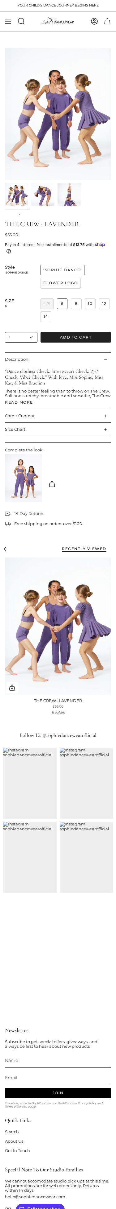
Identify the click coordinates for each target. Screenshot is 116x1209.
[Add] (52, 484)
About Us (14, 1141)
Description (16, 359)
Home (10, 214)
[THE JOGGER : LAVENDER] (23, 478)
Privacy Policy (87, 1103)
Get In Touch (17, 1150)
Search (12, 1131)
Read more (19, 402)
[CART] (107, 21)
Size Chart (15, 429)
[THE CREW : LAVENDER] (58, 626)
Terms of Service (16, 1106)
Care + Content (20, 415)
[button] (21, 21)
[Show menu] (8, 21)
